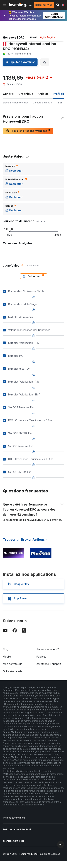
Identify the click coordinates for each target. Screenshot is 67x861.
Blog (5, 649)
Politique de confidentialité (17, 829)
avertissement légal (13, 840)
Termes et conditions (14, 817)
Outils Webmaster (13, 671)
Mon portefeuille (12, 663)
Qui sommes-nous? (47, 649)
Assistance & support (48, 663)
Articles (43, 94)
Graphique (25, 94)
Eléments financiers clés (16, 102)
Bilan (60, 102)
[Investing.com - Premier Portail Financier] (20, 5)
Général (8, 94)
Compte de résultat (43, 102)
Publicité (41, 656)
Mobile (7, 656)
